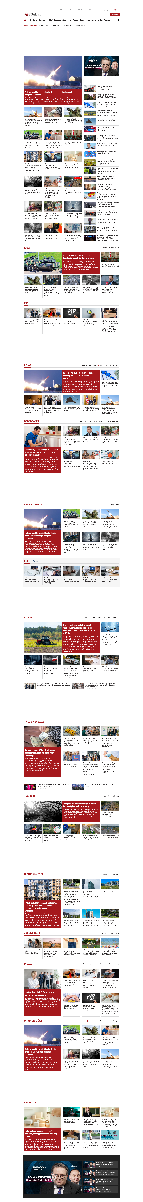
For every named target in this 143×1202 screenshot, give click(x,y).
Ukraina (111, 365)
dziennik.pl (69, 10)
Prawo (104, 933)
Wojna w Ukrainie (67, 25)
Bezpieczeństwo (114, 248)
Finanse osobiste (43, 25)
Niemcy (95, 365)
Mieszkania (106, 874)
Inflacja (95, 421)
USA (100, 365)
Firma (87, 617)
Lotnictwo (116, 796)
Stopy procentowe (113, 421)
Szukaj (116, 14)
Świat (117, 505)
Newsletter (98, 10)
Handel (93, 617)
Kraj (112, 505)
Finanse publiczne (85, 421)
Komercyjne (115, 874)
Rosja (117, 365)
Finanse (110, 933)
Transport (116, 1021)
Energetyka (115, 617)
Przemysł (99, 617)
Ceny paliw (55, 25)
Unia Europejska (86, 365)
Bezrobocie (103, 964)
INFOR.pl (61, 10)
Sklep (117, 10)
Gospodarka (82, 1021)
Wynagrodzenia (93, 964)
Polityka (104, 248)
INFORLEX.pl (79, 10)
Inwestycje (102, 421)
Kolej (109, 796)
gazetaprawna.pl (108, 10)
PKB (77, 421)
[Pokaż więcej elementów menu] (118, 20)
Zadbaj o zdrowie (80, 25)
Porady (117, 933)
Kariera (85, 964)
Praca (102, 1021)
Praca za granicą (114, 964)
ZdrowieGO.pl (89, 10)
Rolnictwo (107, 617)
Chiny (105, 365)
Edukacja (108, 1021)
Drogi (104, 796)
